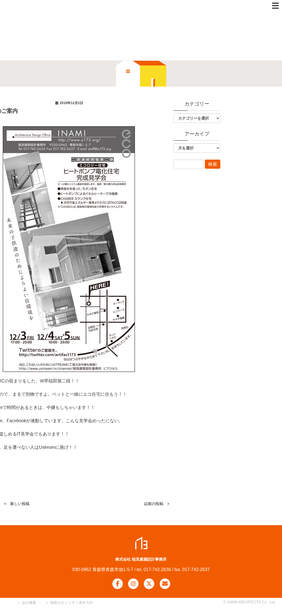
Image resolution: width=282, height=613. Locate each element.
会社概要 (28, 603)
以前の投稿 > (156, 503)
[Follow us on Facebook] (117, 583)
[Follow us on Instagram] (133, 583)
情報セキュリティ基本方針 (71, 603)
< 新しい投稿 (16, 503)
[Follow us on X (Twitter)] (148, 583)
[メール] (164, 583)
